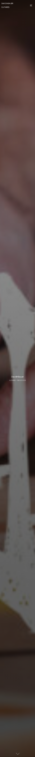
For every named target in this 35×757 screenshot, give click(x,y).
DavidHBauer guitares (7, 5)
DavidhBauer (17, 376)
